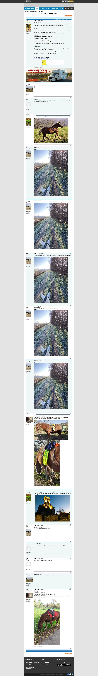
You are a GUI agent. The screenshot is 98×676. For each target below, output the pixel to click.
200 (41, 649)
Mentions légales (42, 674)
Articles (47, 8)
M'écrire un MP (29, 32)
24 (31, 649)
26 (33, 649)
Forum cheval (28, 666)
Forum (37, 8)
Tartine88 (27, 114)
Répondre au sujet (69, 15)
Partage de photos (29, 668)
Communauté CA (55, 8)
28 (35, 649)
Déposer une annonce (69, 8)
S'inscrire (71, 1)
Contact (61, 8)
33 (39, 649)
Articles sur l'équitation (29, 669)
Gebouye (27, 20)
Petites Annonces (30, 8)
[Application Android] (67, 665)
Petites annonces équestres (30, 667)
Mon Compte (66, 1)
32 (38, 649)
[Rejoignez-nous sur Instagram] (72, 674)
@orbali (35, 560)
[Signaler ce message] (69, 97)
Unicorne (27, 413)
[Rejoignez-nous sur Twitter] (70, 674)
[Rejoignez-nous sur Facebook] (68, 674)
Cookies (57, 674)
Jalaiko (27, 200)
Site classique (61, 674)
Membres (42, 8)
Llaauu (27, 558)
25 (32, 649)
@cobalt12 (35, 100)
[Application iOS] (60, 665)
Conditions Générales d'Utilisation (50, 674)
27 (34, 649)
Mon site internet (29, 31)
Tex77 (27, 83)
